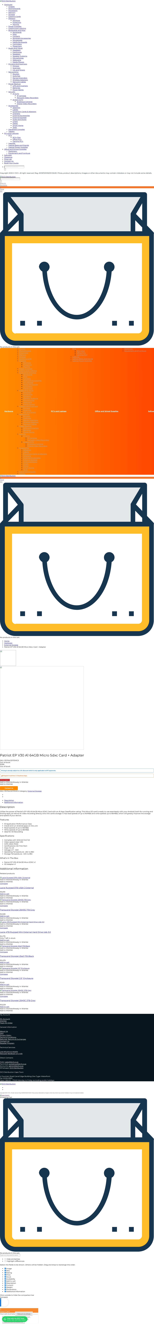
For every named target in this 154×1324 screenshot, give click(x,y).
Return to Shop (23, 1314)
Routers (16, 74)
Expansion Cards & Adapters (24, 112)
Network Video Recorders (27, 98)
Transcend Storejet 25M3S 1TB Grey (17, 910)
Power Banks (18, 90)
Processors (12, 11)
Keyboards (17, 32)
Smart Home (18, 126)
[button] (14, 782)
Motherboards (14, 9)
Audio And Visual (15, 48)
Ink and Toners (19, 70)
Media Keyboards (20, 42)
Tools (15, 127)
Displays (11, 19)
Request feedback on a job (11, 1054)
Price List (8, 159)
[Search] (5, 169)
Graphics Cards (14, 17)
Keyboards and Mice (16, 30)
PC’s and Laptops (11, 133)
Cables (15, 110)
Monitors (16, 20)
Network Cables (19, 82)
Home (6, 641)
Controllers (17, 44)
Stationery (12, 151)
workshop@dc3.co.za (17, 1064)
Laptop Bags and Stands (18, 145)
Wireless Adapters (20, 80)
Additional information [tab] (13, 802)
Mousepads (17, 40)
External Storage (20, 118)
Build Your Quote (11, 163)
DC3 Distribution (16, 1068)
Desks (15, 124)
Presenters (17, 46)
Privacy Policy (5, 1035)
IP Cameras (21, 96)
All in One (17, 137)
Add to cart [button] (4, 894)
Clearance (8, 157)
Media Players (18, 62)
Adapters (16, 108)
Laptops (11, 143)
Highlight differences (15, 1261)
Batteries (16, 88)
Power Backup (14, 84)
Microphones (18, 58)
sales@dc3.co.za (11, 1062)
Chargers (16, 114)
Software (8, 155)
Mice (15, 34)
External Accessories (21, 116)
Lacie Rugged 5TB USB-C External (17, 888)
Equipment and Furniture (19, 153)
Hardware (8, 5)
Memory (11, 13)
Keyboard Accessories (22, 38)
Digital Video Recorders (26, 104)
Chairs (15, 122)
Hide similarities (13, 1259)
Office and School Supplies (15, 149)
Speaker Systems (20, 56)
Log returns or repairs (9, 1052)
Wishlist (3, 1021)
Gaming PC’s (18, 141)
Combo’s (16, 36)
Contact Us (9, 161)
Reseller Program (7, 1043)
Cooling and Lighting (17, 28)
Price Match (5, 780)
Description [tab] (9, 800)
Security (11, 92)
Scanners (16, 68)
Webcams (17, 60)
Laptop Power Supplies (18, 147)
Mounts (16, 24)
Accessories (13, 106)
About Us (4, 1031)
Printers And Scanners (17, 64)
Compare (4, 884)
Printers (16, 66)
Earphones (17, 52)
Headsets (17, 50)
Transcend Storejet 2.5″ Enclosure (16, 978)
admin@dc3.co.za (16, 1066)
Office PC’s (17, 139)
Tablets (11, 131)
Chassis (11, 7)
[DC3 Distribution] (8, 1)
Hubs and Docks (19, 120)
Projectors (17, 22)
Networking (13, 72)
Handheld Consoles (16, 129)
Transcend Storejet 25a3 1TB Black (17, 956)
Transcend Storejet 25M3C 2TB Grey (17, 1000)
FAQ (1, 1033)
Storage (11, 15)
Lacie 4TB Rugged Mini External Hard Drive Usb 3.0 (25, 932)
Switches (16, 76)
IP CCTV (16, 94)
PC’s (10, 135)
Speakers (16, 54)
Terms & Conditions (8, 1037)
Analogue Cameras (24, 102)
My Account (5, 1019)
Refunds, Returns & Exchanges (13, 1039)
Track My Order (6, 1023)
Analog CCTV (18, 100)
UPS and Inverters (20, 86)
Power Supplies (14, 26)
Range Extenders (20, 78)
